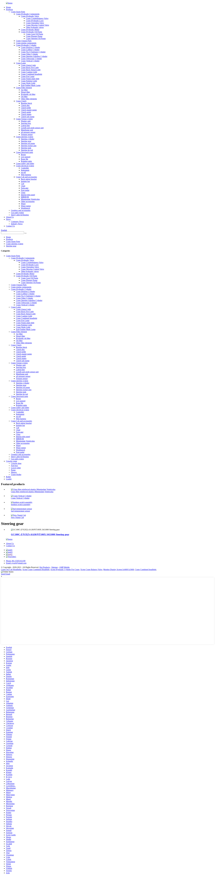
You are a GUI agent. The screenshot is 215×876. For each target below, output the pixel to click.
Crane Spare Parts (18, 12)
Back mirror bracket (29, 179)
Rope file (24, 159)
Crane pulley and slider (25, 163)
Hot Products (44, 567)
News (8, 219)
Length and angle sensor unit (32, 128)
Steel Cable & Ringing (20, 215)
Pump (13, 470)
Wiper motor (26, 206)
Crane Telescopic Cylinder (31, 59)
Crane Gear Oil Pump (34, 34)
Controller (25, 168)
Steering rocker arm (28, 146)
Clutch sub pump (27, 117)
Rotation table (26, 161)
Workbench (25, 208)
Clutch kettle (26, 108)
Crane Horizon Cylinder (30, 47)
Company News (17, 221)
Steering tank (26, 148)
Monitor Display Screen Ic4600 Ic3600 (118, 569)
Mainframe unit (27, 130)
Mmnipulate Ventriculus (30, 199)
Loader (9, 479)
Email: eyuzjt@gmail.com (16, 563)
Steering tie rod (27, 150)
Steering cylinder (27, 139)
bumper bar (25, 181)
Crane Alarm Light (28, 65)
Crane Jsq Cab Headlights (11, 569)
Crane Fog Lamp (27, 76)
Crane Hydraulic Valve (30, 16)
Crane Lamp (21, 63)
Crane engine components (26, 43)
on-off (23, 172)
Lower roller (16, 468)
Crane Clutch (21, 101)
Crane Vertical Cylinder (30, 61)
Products (9, 9)
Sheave (14, 472)
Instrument (25, 170)
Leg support (25, 157)
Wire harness (26, 175)
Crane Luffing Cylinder (30, 50)
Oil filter (24, 96)
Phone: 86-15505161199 (15, 561)
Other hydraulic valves (35, 27)
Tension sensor (27, 134)
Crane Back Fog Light (30, 67)
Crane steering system (24, 137)
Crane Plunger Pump (34, 36)
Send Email (5, 574)
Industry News (17, 224)
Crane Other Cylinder (29, 54)
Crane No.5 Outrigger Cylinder (33, 52)
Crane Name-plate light (30, 79)
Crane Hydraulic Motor (30, 30)
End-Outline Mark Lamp (30, 85)
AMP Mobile (64, 567)
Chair (23, 186)
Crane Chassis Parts (23, 41)
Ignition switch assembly (20, 504)
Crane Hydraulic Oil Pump (31, 32)
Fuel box (14, 466)
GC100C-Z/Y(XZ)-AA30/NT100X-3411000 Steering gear (40, 534)
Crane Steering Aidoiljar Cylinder (34, 56)
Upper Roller (16, 474)
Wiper (23, 204)
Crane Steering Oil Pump (36, 38)
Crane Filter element (24, 88)
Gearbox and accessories (20, 210)
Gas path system (17, 213)
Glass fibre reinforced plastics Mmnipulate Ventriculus (32, 492)
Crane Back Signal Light (30, 70)
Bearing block (26, 103)
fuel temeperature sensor (20, 511)
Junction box (26, 123)
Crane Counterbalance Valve (37, 18)
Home (8, 7)
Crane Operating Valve (35, 23)
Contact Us (10, 226)
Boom (23, 155)
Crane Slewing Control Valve (37, 25)
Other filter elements (29, 99)
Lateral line (25, 126)
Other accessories (28, 201)
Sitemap (54, 567)
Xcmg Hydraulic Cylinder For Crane (64, 569)
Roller (8, 477)
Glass (23, 192)
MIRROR (25, 197)
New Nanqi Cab (17, 517)
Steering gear (26, 141)
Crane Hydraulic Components (27, 14)
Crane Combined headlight (31, 74)
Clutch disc (25, 105)
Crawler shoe (16, 463)
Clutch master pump (29, 110)
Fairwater (24, 188)
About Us (10, 217)
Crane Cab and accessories (26, 177)
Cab (22, 184)
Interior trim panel (28, 195)
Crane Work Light (28, 83)
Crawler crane (11, 461)
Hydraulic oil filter (28, 94)
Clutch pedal (26, 112)
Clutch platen (26, 114)
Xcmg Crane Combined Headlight (35, 569)
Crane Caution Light (29, 72)
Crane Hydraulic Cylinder (26, 45)
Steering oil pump (28, 143)
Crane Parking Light (29, 81)
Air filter (24, 90)
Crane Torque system (24, 119)
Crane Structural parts (24, 152)
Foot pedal (25, 190)
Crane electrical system (25, 166)
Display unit (25, 121)
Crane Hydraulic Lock (35, 21)
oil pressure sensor (28, 132)
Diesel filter (25, 92)
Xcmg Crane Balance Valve (91, 569)
